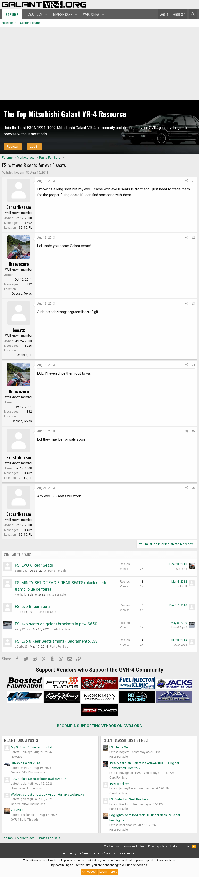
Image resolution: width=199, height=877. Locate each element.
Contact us (111, 846)
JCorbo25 (21, 646)
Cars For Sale (118, 777)
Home (185, 846)
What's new (91, 14)
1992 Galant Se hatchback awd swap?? (38, 778)
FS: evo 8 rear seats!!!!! (35, 606)
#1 (193, 181)
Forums (12, 14)
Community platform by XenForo (99, 853)
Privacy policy (157, 846)
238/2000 (17, 810)
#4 (193, 365)
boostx (19, 330)
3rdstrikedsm (14, 172)
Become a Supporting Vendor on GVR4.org (99, 726)
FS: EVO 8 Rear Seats (34, 565)
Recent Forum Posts (21, 740)
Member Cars (62, 14)
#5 (193, 431)
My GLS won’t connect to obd (31, 747)
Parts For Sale (57, 570)
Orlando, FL (24, 355)
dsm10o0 (21, 570)
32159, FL (25, 227)
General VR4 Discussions (28, 772)
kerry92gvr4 (23, 629)
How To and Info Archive (27, 788)
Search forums (30, 22)
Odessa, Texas (22, 293)
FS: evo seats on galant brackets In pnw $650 (56, 623)
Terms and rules (133, 846)
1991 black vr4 (119, 784)
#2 (193, 237)
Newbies (16, 756)
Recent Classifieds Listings (125, 740)
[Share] (187, 181)
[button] (36, 14)
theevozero (18, 264)
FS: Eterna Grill (119, 747)
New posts (9, 22)
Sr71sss (181, 569)
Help (173, 846)
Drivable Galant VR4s (25, 763)
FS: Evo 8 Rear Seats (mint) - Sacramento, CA (56, 641)
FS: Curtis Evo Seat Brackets (129, 799)
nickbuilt (20, 594)
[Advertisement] (99, 63)
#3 (193, 303)
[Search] (193, 14)
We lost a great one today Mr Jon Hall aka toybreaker (48, 794)
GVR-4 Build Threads (25, 819)
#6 (193, 488)
